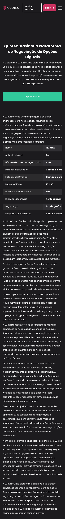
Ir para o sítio (33, 96)
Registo (49, 7)
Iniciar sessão (29, 8)
